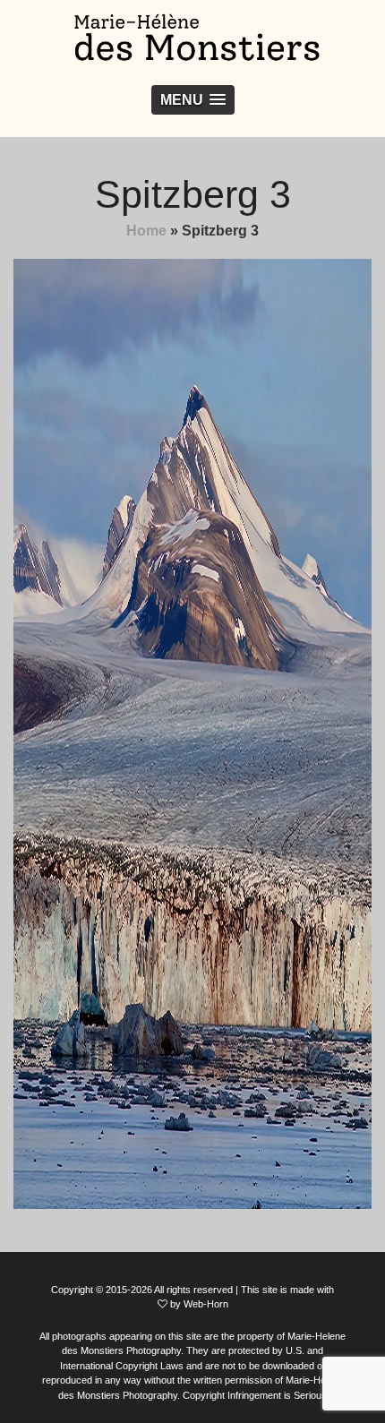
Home (146, 230)
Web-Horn (206, 1304)
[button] (193, 100)
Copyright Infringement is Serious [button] (255, 1395)
